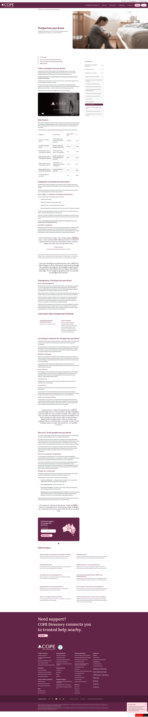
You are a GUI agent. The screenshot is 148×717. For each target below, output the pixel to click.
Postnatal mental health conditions (92, 76)
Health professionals (80, 653)
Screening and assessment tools (81, 659)
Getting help (121, 5)
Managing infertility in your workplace (63, 684)
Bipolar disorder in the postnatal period (93, 86)
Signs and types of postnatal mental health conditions (94, 80)
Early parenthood (60, 653)
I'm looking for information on (92, 5)
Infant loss (58, 676)
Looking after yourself (89, 69)
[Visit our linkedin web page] (63, 699)
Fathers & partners (41, 681)
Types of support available (43, 662)
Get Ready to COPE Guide (99, 669)
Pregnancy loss (59, 670)
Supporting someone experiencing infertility (46, 665)
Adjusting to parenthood (61, 655)
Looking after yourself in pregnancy (44, 672)
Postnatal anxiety (89, 99)
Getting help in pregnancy (43, 676)
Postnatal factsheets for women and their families (94, 114)
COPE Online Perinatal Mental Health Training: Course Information (82, 664)
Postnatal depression (90, 101)
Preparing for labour (41, 690)
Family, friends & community (45, 679)
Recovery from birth (41, 692)
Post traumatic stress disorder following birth (93, 108)
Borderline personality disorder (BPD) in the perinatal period (93, 90)
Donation (95, 655)
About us (104, 5)
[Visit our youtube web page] (56, 699)
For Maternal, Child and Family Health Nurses (83, 671)
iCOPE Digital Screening (79, 667)
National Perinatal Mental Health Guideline (83, 657)
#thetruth (96, 684)
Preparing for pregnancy (42, 655)
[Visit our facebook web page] (49, 699)
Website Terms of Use (74, 698)
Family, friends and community (43, 683)
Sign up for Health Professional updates (82, 655)
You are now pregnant (42, 670)
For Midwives (77, 669)
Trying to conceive (43, 653)
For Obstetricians (78, 675)
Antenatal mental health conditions (44, 674)
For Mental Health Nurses (79, 677)
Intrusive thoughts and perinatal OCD (93, 96)
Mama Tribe (96, 678)
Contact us (130, 5)
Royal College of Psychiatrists (55, 130)
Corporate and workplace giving (99, 659)
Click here (134, 709)
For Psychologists (78, 679)
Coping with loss (60, 668)
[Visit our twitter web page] (53, 699)
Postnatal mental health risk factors (92, 83)
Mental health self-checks (99, 672)
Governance (77, 690)
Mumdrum (95, 681)
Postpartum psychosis (93, 104)
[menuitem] (93, 5)
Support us (96, 653)
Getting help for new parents (91, 73)
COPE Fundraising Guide (97, 665)
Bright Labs (101, 698)
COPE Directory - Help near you (101, 675)
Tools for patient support (79, 661)
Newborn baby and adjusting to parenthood (91, 65)
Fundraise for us (96, 661)
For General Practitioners (79, 673)
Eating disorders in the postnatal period (93, 93)
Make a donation (96, 657)
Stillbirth (57, 674)
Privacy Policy (82, 698)
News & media (77, 693)
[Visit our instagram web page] (60, 699)
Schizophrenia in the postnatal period (93, 111)
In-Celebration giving (97, 663)
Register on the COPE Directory (81, 681)
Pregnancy (40, 668)
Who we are (77, 686)
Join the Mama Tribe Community (44, 685)
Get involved (112, 5)
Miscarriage (58, 672)
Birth (39, 688)
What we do (77, 688)
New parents (88, 61)
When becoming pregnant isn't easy (45, 660)
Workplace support (61, 679)
